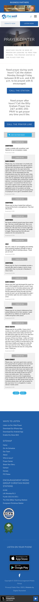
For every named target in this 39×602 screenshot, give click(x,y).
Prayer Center (8, 461)
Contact (5, 468)
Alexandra (9, 308)
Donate (5, 471)
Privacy (8, 587)
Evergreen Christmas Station (13, 503)
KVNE (5, 490)
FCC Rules (6, 474)
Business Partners (19, 2)
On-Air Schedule (9, 448)
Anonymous (9, 146)
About (5, 455)
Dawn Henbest (10, 161)
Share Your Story (9, 464)
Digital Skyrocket (19, 591)
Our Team (6, 451)
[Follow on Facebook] (19, 575)
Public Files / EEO (17, 587)
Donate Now (10, 23)
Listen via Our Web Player (12, 425)
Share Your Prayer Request (18, 135)
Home (5, 445)
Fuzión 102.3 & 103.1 (10, 497)
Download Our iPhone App (12, 428)
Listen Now (29, 23)
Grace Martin (10, 327)
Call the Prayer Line (19, 124)
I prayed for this (19, 142)
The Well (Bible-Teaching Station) (15, 500)
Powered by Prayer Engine (19, 399)
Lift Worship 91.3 (9, 493)
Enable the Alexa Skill (11, 435)
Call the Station (19, 90)
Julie (7, 244)
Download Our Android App (13, 432)
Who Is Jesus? (8, 458)
